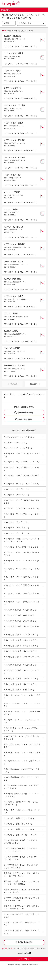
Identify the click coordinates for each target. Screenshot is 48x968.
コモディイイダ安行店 (12, 88)
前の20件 (14, 384)
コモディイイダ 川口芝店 (14, 105)
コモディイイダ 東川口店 (14, 140)
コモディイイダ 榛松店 (13, 123)
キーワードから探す (26, 412)
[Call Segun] (42, 40)
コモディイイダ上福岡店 (13, 53)
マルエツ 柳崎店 (11, 209)
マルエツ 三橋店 (11, 331)
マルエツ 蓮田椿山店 (12, 36)
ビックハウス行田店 (12, 348)
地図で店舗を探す (25, 942)
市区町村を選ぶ (25, 23)
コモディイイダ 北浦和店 (14, 244)
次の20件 (34, 384)
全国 (12, 948)
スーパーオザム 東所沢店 (14, 365)
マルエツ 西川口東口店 (13, 227)
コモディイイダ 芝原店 (13, 261)
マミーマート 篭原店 (12, 71)
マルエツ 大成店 (11, 313)
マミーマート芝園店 (12, 192)
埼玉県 (6, 23)
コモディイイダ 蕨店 (12, 175)
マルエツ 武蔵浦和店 (12, 279)
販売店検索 (5, 948)
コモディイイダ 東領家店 (14, 157)
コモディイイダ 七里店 (13, 296)
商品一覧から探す (25, 419)
